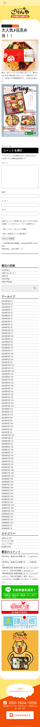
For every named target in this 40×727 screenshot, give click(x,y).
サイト (4, 210)
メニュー (5, 544)
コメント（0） (7, 146)
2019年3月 (6, 496)
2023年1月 (6, 362)
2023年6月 (6, 348)
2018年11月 (6, 508)
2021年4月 (6, 423)
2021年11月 (6, 403)
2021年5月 (6, 421)
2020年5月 (6, 455)
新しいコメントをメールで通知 (14, 229)
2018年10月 (6, 511)
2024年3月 (6, 321)
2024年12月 (6, 301)
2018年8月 (6, 517)
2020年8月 (6, 447)
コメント (5, 163)
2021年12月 (6, 400)
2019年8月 (6, 482)
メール (5, 201)
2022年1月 (6, 397)
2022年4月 (6, 388)
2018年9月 (6, 514)
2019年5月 (6, 490)
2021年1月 (5, 432)
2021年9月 (6, 409)
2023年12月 (6, 330)
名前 (4, 192)
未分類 (15, 26)
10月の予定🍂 (7, 282)
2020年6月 (6, 453)
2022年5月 (6, 386)
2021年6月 (6, 418)
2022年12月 (6, 365)
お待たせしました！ (9, 273)
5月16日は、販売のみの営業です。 (14, 556)
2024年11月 (6, 304)
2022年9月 (6, 374)
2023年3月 (6, 356)
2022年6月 (6, 383)
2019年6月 (6, 488)
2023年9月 (6, 339)
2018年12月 (6, 505)
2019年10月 (6, 476)
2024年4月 (6, 318)
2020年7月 (6, 450)
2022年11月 (6, 368)
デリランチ (6, 541)
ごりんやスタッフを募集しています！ (15, 579)
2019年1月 (5, 502)
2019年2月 (6, 499)
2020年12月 (6, 435)
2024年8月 (6, 310)
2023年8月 (6, 342)
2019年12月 (6, 470)
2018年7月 (6, 520)
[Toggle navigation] (4, 3)
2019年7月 (6, 485)
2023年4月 (6, 354)
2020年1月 (6, 467)
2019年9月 (6, 479)
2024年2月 (6, 324)
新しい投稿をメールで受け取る (14, 234)
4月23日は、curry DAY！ (11, 249)
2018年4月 (6, 528)
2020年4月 (6, 458)
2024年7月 (6, 313)
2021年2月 (6, 429)
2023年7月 (6, 345)
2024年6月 (6, 316)
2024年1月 (6, 327)
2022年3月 (6, 391)
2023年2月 (6, 359)
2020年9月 (6, 444)
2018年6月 (6, 523)
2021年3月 (6, 426)
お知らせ (5, 276)
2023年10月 (6, 336)
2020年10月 (6, 441)
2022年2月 (6, 394)
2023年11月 (6, 333)
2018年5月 (6, 525)
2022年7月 (6, 380)
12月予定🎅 (6, 270)
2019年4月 (6, 493)
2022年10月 (6, 371)
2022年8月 (6, 377)
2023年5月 (6, 351)
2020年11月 (6, 438)
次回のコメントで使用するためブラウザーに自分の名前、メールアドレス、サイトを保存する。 (20, 222)
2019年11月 (6, 473)
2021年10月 (6, 406)
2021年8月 (6, 412)
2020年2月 (6, 464)
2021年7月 (6, 415)
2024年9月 (6, 307)
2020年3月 (6, 461)
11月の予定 (6, 279)
